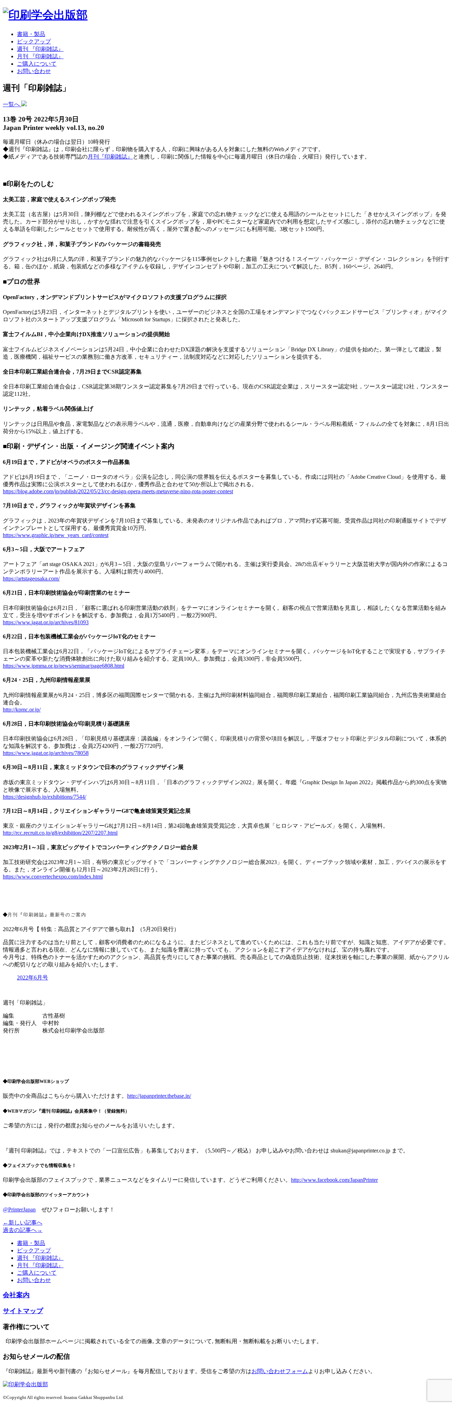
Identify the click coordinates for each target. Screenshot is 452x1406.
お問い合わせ (34, 71)
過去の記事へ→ (22, 1230)
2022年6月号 (32, 978)
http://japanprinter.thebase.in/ (159, 1096)
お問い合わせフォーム (279, 1371)
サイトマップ (23, 1311)
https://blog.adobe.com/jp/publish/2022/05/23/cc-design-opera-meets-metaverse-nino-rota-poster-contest (118, 491)
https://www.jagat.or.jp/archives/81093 (46, 622)
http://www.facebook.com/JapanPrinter (334, 1180)
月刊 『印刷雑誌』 (40, 56)
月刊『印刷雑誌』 (110, 157)
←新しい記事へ (22, 1223)
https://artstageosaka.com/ (31, 579)
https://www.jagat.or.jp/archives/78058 (46, 753)
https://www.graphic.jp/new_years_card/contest (55, 535)
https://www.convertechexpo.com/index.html (53, 877)
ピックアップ (34, 41)
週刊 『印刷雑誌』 (40, 49)
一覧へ (12, 104)
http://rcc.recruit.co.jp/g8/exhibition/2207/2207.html (60, 833)
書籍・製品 (31, 34)
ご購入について (36, 64)
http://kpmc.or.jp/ (22, 710)
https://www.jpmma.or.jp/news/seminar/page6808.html (63, 666)
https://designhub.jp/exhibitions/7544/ (44, 797)
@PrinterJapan (19, 1210)
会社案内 (16, 1295)
